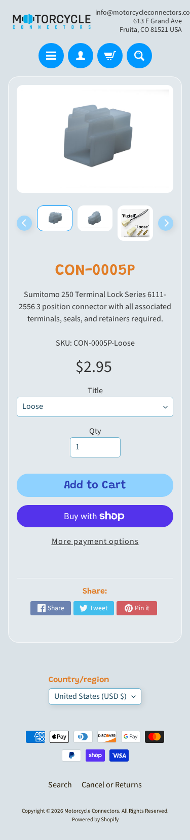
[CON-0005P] (54, 218)
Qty (95, 431)
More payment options (95, 541)
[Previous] (24, 223)
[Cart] (110, 55)
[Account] (80, 55)
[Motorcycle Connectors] (51, 21)
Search (60, 784)
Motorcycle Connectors (91, 811)
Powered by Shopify (95, 819)
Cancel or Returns (112, 784)
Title (95, 390)
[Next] (165, 223)
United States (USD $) (90, 696)
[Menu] (51, 55)
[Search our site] (139, 55)
